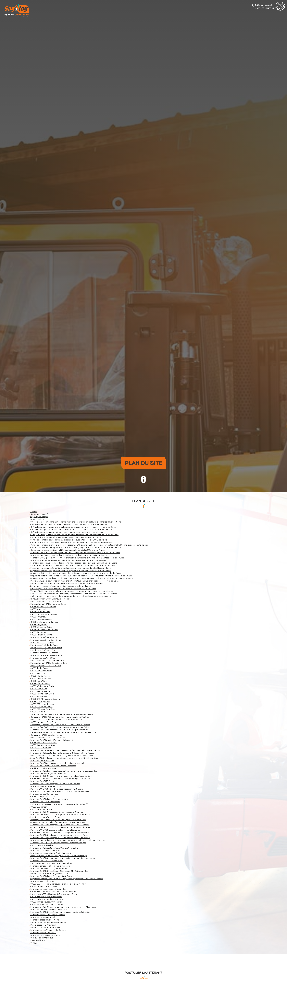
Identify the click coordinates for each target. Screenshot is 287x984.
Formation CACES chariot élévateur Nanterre (50, 799)
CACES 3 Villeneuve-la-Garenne (44, 622)
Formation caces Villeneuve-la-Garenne (47, 915)
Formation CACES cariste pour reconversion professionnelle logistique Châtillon (65, 750)
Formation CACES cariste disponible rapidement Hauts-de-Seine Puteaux (62, 753)
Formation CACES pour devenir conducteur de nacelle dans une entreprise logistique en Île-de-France (75, 553)
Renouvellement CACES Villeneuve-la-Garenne (51, 599)
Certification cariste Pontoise (43, 768)
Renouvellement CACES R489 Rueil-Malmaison (51, 863)
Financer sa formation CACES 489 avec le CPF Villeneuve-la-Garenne (60, 725)
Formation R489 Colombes (42, 881)
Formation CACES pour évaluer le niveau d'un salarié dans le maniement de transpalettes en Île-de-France (77, 558)
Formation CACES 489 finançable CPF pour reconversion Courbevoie (60, 838)
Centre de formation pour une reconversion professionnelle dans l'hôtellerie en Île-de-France (71, 542)
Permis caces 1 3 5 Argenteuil (43, 925)
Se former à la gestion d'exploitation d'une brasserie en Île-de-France (60, 586)
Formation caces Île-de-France (43, 637)
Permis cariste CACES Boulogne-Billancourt (49, 873)
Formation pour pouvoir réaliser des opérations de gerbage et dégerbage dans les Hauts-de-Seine (73, 563)
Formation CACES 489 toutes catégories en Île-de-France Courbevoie (60, 814)
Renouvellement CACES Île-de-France (47, 660)
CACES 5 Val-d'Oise (38, 696)
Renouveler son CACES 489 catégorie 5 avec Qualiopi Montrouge (58, 856)
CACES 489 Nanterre (39, 807)
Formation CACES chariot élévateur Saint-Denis (51, 876)
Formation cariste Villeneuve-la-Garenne (48, 930)
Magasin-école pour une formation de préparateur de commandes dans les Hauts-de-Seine (70, 568)
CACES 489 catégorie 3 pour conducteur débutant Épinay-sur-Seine (60, 778)
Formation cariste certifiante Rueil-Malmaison (50, 853)
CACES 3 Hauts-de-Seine (41, 627)
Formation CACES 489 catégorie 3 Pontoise (49, 868)
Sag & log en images (39, 517)
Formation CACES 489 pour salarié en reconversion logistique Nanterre (61, 776)
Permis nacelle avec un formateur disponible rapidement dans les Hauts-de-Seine (66, 583)
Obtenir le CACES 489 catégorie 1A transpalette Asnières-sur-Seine (59, 727)
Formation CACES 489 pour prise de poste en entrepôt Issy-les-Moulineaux (63, 907)
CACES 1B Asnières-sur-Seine (42, 745)
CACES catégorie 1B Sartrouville (44, 886)
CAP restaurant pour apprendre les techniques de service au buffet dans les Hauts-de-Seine (71, 529)
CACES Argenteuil (38, 609)
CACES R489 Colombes (40, 748)
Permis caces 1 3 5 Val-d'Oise (42, 650)
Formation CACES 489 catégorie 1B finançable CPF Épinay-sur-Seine (60, 871)
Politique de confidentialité (42, 938)
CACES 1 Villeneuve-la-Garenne (44, 614)
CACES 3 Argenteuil (38, 624)
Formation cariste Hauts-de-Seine (45, 935)
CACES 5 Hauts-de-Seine (41, 635)
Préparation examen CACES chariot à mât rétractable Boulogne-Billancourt (63, 732)
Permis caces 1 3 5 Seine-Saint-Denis (46, 647)
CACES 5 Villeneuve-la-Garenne (44, 630)
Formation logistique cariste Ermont (46, 786)
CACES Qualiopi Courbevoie (42, 796)
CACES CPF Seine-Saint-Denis (43, 709)
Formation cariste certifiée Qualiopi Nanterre (50, 866)
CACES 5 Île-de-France (40, 691)
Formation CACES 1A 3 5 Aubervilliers (46, 861)
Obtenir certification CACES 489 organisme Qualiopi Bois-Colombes (60, 827)
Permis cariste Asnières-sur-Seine (45, 817)
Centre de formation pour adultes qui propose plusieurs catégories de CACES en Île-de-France (72, 540)
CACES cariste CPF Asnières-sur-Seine (46, 899)
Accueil (33, 511)
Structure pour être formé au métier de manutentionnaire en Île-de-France (63, 588)
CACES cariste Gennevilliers (42, 845)
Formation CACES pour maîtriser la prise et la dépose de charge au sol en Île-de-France (68, 555)
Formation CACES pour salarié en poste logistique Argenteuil (57, 763)
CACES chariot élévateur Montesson (46, 897)
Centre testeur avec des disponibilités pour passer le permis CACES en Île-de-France (67, 550)
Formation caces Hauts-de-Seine (44, 920)
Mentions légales (38, 940)
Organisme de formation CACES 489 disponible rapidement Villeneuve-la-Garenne (66, 879)
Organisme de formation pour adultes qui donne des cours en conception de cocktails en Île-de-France (76, 573)
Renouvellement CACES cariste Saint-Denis (49, 737)
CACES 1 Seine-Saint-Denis (41, 678)
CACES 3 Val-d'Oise (38, 689)
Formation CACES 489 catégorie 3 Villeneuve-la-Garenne (55, 784)
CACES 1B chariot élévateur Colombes (47, 904)
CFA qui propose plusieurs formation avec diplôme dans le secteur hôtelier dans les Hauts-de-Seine (74, 535)
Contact (33, 943)
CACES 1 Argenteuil (38, 617)
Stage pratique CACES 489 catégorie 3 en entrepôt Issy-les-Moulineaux (61, 714)
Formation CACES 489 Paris (42, 760)
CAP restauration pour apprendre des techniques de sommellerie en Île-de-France (66, 532)
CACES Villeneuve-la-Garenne (43, 606)
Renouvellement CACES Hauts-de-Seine (48, 604)
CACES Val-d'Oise (38, 673)
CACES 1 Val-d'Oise (38, 681)
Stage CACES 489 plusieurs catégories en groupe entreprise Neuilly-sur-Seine (64, 758)
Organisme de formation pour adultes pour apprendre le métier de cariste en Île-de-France (70, 570)
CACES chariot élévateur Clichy (43, 742)
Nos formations (37, 519)
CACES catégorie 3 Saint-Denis (43, 722)
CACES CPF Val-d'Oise (39, 712)
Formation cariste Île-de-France (44, 653)
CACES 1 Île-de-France (40, 676)
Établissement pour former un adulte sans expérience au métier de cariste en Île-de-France (70, 596)
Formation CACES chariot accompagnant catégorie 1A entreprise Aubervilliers (64, 771)
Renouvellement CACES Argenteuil (45, 601)
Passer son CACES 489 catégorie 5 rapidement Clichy (53, 894)
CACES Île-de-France (39, 668)
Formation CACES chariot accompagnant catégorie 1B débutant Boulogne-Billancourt (68, 840)
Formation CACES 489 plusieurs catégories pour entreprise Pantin (59, 835)
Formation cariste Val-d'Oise (42, 658)
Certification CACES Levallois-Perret (46, 735)
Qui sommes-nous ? (39, 514)
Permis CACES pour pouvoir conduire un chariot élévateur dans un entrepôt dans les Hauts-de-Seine (74, 581)
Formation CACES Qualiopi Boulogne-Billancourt (51, 740)
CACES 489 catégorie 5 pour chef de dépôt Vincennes (54, 891)
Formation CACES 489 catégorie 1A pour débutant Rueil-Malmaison (59, 825)
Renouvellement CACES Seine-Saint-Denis (48, 663)
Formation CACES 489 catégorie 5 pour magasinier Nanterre (56, 812)
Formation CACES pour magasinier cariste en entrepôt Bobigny (58, 843)
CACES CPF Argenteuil (40, 701)
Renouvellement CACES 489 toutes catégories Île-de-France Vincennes (61, 755)
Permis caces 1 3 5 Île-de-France (44, 645)
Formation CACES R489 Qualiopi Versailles (48, 909)
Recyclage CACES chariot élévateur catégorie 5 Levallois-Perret (58, 820)
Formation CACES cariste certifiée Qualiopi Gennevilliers (55, 848)
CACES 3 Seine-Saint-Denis (42, 686)
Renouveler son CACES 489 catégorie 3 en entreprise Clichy (56, 719)
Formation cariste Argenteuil (43, 933)
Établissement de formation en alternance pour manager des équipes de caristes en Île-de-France (73, 594)
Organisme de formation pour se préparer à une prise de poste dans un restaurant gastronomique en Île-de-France (81, 576)
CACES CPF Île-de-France (41, 707)
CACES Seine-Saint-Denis (41, 671)
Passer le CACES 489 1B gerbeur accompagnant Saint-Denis (56, 789)
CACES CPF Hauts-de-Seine (42, 704)
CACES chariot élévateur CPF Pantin (46, 902)
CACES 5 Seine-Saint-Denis (42, 694)
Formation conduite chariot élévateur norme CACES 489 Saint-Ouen (60, 791)
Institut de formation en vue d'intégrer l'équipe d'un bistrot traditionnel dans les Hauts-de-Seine (72, 565)
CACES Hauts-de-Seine (40, 612)
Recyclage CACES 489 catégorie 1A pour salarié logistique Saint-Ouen (60, 912)
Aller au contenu (143, 482)
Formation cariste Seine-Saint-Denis (46, 655)
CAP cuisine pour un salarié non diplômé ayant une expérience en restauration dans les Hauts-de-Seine (75, 522)
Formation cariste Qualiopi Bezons (45, 850)
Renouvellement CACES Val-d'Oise (45, 665)
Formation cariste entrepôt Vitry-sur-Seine (49, 889)
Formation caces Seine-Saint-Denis (45, 640)
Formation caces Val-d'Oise (42, 642)
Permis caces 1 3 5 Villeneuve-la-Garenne (48, 922)
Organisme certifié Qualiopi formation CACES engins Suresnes (57, 822)
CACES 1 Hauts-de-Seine (41, 619)
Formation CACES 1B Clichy (42, 781)
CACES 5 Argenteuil (39, 632)
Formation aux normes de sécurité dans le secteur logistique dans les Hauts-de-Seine (68, 560)
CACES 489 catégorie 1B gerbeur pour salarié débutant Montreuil (59, 884)
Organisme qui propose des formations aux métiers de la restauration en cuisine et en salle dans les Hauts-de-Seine (81, 578)
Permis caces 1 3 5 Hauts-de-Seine (45, 927)
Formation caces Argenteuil (42, 917)
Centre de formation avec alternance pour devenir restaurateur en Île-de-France (65, 537)
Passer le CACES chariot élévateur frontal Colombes (53, 766)
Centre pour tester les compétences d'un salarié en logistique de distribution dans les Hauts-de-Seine (75, 547)
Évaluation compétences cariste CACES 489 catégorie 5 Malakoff (58, 804)
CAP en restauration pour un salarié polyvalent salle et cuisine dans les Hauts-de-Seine (68, 524)
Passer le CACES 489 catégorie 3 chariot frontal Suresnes (55, 830)
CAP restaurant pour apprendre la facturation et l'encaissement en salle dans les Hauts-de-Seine (73, 527)
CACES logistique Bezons (41, 809)
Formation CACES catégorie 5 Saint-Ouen (48, 773)
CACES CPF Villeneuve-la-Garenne (45, 699)
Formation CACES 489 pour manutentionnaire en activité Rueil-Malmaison (62, 858)
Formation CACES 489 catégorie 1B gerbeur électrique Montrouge (59, 730)
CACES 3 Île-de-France (40, 683)
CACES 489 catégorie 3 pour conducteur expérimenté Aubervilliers (59, 832)
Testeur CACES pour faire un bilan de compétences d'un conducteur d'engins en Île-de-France (71, 591)
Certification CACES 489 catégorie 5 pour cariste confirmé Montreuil (60, 717)
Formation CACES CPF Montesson (45, 802)
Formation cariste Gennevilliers (44, 794)
